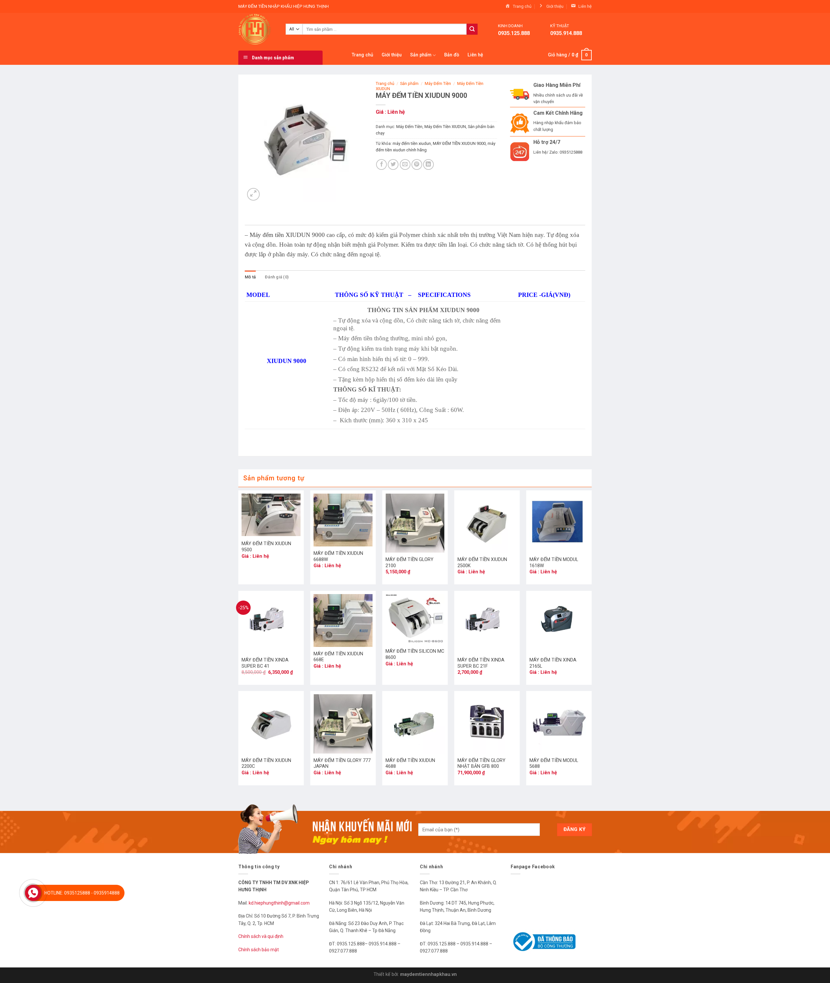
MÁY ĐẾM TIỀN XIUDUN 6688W (338, 556)
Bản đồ (451, 55)
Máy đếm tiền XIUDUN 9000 (288, 234)
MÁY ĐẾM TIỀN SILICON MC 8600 (414, 654)
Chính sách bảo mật (258, 949)
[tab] (250, 277)
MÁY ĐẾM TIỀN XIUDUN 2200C (266, 763)
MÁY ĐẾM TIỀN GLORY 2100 (409, 562)
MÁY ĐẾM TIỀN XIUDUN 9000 (459, 143)
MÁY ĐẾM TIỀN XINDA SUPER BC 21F (480, 663)
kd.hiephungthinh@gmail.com (280, 903)
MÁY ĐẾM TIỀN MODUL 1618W (553, 562)
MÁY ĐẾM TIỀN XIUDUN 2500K (482, 562)
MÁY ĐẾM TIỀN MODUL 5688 (553, 763)
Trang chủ (362, 55)
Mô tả (250, 277)
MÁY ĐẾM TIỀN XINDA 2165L (552, 663)
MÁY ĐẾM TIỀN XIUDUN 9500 (266, 547)
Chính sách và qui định (260, 936)
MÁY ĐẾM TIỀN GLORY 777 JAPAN (342, 763)
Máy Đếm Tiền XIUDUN (445, 126)
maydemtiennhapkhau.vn (428, 974)
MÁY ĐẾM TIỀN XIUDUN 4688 (410, 763)
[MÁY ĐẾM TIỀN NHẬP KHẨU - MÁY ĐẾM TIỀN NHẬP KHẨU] (257, 29)
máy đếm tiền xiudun (412, 143)
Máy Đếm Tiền (438, 83)
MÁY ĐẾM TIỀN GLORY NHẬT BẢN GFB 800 (481, 763)
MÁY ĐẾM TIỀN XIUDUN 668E (338, 657)
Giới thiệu (392, 55)
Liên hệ (475, 55)
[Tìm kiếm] (472, 29)
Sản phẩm (421, 55)
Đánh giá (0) (277, 277)
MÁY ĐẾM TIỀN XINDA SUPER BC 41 (265, 663)
